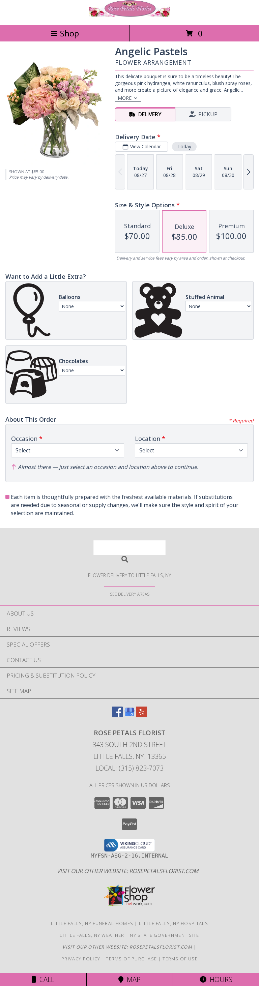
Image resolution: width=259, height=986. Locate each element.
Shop (69, 33)
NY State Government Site (164, 935)
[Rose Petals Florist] (129, 15)
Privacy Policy (80, 959)
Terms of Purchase (131, 959)
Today (184, 146)
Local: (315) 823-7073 (129, 768)
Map (132, 979)
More (125, 98)
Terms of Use (180, 959)
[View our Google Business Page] (129, 715)
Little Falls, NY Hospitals (173, 923)
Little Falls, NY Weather (92, 935)
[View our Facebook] (117, 715)
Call (45, 979)
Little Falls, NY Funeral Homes (92, 923)
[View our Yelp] (141, 715)
